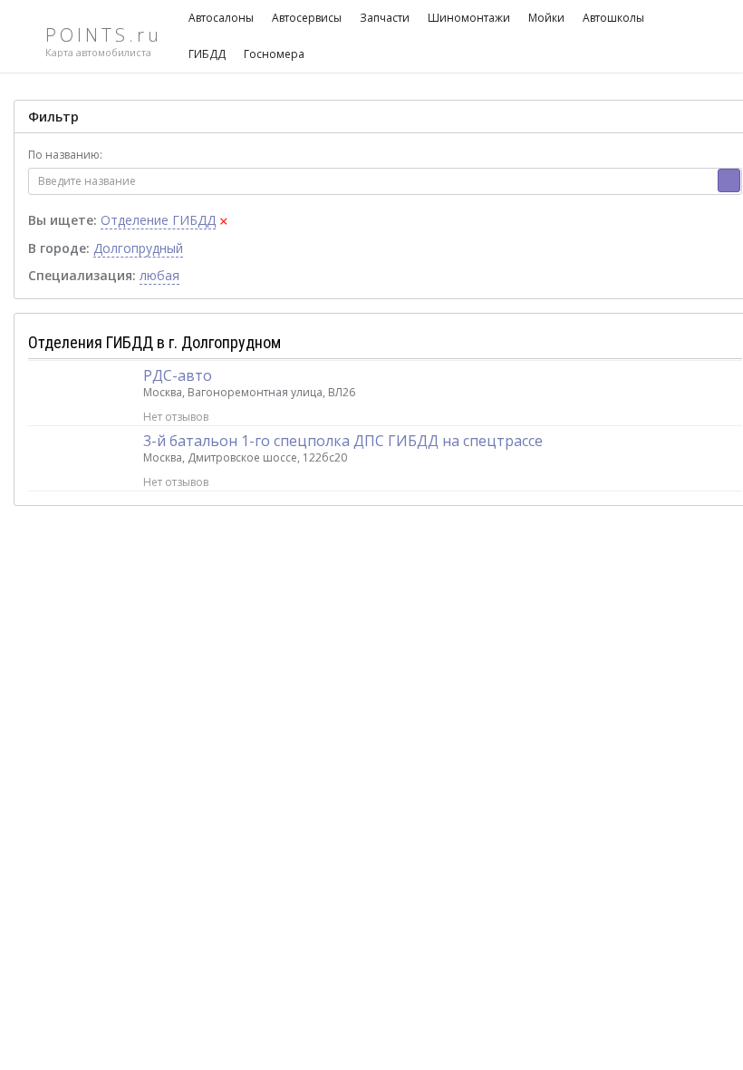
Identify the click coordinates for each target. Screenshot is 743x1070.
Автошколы (613, 17)
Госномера (274, 54)
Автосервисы (307, 17)
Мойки (546, 17)
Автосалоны (221, 17)
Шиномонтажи (469, 17)
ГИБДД (207, 54)
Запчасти (385, 17)
